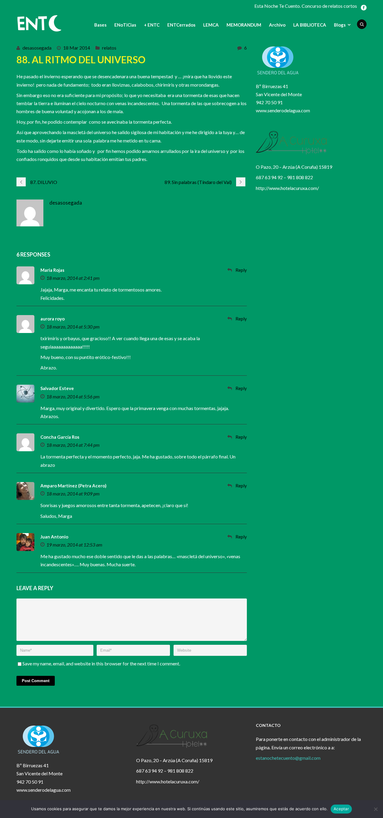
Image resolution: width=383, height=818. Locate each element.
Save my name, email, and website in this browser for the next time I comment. (101, 663)
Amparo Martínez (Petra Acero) (73, 485)
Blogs (340, 24)
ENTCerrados (181, 24)
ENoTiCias (125, 24)
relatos (109, 47)
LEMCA (211, 24)
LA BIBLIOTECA (309, 24)
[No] (376, 809)
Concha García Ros (59, 437)
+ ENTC (151, 24)
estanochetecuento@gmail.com (288, 758)
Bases (100, 24)
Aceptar (341, 808)
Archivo (277, 24)
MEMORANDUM (244, 24)
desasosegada (36, 47)
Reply (241, 270)
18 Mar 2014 (76, 47)
